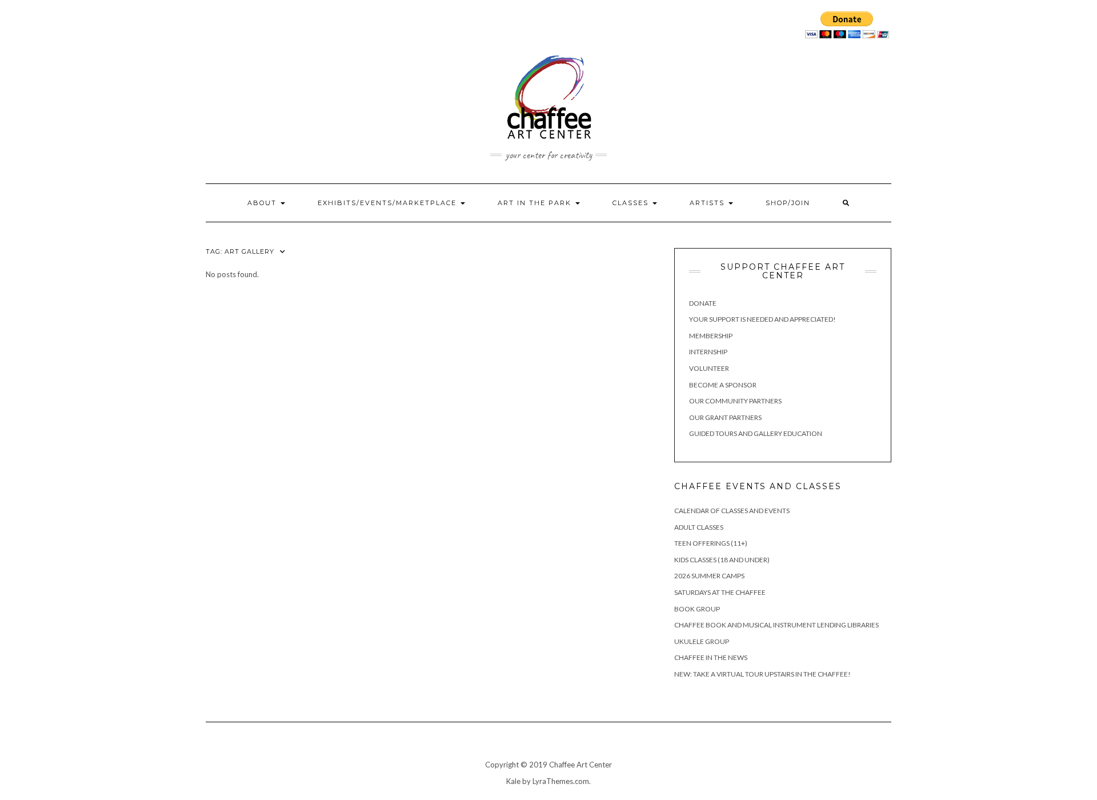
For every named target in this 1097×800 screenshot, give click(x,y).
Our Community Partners (735, 401)
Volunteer (709, 368)
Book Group (697, 609)
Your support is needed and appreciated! (762, 319)
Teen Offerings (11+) (710, 543)
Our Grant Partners (725, 417)
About (263, 203)
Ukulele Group (701, 641)
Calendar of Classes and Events (732, 510)
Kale (513, 781)
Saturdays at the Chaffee (720, 592)
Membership (710, 335)
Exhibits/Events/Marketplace (388, 203)
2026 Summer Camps (709, 575)
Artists (708, 203)
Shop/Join (788, 203)
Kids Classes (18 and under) (722, 559)
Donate (702, 303)
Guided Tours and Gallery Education (755, 433)
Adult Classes (698, 527)
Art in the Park (536, 203)
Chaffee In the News (710, 657)
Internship (708, 351)
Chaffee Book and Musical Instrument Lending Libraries (776, 625)
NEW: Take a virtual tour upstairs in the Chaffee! (762, 674)
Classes (631, 203)
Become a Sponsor (722, 385)
